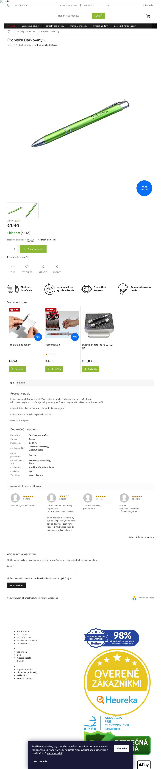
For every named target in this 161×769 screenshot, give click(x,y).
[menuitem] (11, 26)
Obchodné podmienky (27, 672)
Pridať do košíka (35, 249)
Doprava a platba (68, 5)
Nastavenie (40, 761)
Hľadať (98, 15)
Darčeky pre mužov (38, 435)
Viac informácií (54, 753)
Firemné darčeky (25, 678)
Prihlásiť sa (16, 585)
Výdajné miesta (24, 658)
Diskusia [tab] (21, 382)
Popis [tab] (11, 382)
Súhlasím (122, 748)
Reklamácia (89, 5)
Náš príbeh (22, 652)
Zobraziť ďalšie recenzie (140, 537)
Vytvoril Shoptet (146, 598)
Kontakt (20, 661)
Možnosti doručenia (47, 239)
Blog (19, 655)
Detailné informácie (16, 257)
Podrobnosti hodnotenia (45, 45)
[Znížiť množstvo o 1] (18, 251)
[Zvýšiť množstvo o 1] (18, 247)
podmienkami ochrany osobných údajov (52, 578)
